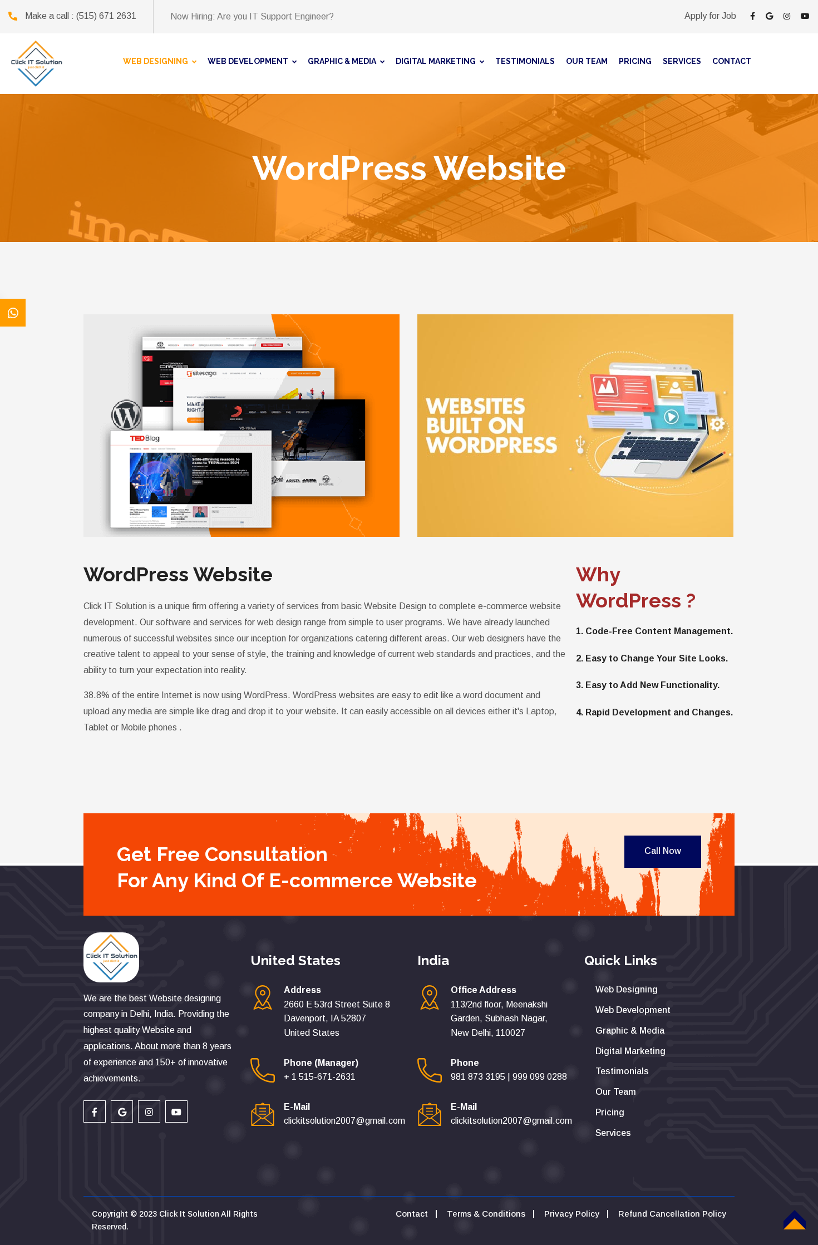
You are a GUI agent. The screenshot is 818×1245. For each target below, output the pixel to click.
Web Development (633, 1010)
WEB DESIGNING (155, 61)
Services (613, 1133)
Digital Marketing (630, 1051)
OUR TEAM (587, 61)
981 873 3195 (478, 1076)
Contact (412, 1213)
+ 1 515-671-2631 (320, 1076)
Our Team (615, 1091)
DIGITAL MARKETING (436, 61)
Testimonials (622, 1071)
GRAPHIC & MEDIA (342, 61)
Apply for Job (710, 16)
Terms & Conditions (486, 1213)
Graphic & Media (629, 1030)
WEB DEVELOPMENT (248, 61)
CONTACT (731, 61)
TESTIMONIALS (525, 61)
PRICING (635, 61)
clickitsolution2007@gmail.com (344, 1120)
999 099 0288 (540, 1076)
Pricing (609, 1112)
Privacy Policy (571, 1213)
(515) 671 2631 (106, 16)
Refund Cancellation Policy (672, 1213)
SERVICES (682, 61)
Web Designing (626, 989)
